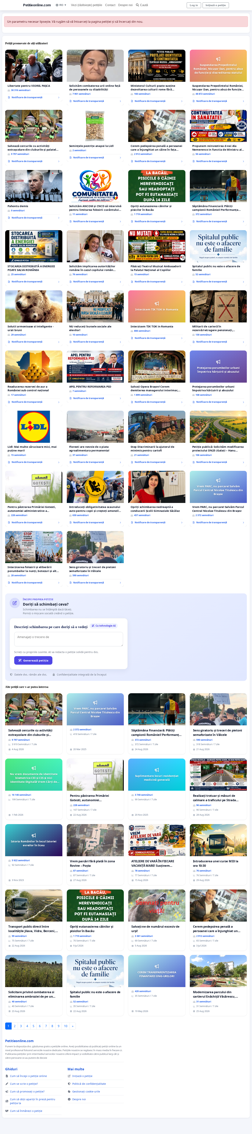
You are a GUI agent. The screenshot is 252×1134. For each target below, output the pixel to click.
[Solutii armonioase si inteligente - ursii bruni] (33, 318)
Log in (194, 5)
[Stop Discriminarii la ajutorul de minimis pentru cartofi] (156, 438)
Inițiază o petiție (216, 5)
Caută (144, 5)
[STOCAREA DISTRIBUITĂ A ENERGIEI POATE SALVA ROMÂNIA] (33, 258)
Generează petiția (35, 660)
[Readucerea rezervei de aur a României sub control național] (33, 378)
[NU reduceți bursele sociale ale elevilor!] (95, 318)
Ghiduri (11, 1069)
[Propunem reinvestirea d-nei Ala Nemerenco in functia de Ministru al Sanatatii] (218, 138)
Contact (110, 5)
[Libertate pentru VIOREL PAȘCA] (33, 76)
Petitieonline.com (37, 5)
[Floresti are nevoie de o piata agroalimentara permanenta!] (95, 438)
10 (65, 1026)
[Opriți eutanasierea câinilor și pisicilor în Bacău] (156, 198)
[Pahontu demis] (33, 196)
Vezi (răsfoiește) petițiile (86, 5)
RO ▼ (63, 5)
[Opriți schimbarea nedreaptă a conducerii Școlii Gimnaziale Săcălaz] (156, 499)
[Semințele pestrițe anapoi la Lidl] (95, 136)
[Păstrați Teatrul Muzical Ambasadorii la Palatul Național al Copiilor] (156, 258)
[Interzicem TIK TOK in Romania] (156, 316)
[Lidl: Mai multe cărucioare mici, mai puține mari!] (33, 438)
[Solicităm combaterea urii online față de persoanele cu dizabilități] (95, 77)
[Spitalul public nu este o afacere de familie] (218, 258)
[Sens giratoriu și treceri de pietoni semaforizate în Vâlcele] (95, 559)
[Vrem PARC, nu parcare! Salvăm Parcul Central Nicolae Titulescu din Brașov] (218, 499)
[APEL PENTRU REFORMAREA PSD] (95, 376)
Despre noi (125, 5)
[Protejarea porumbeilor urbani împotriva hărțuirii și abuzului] (218, 378)
